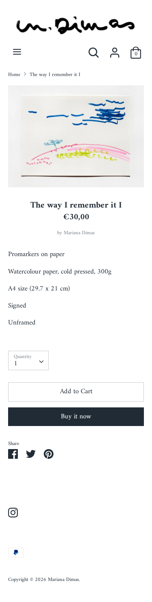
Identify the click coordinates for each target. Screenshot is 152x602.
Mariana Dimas (79, 233)
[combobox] (28, 360)
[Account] (115, 50)
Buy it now (76, 417)
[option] (76, 136)
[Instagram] (13, 514)
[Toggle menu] (17, 52)
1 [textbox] (15, 363)
